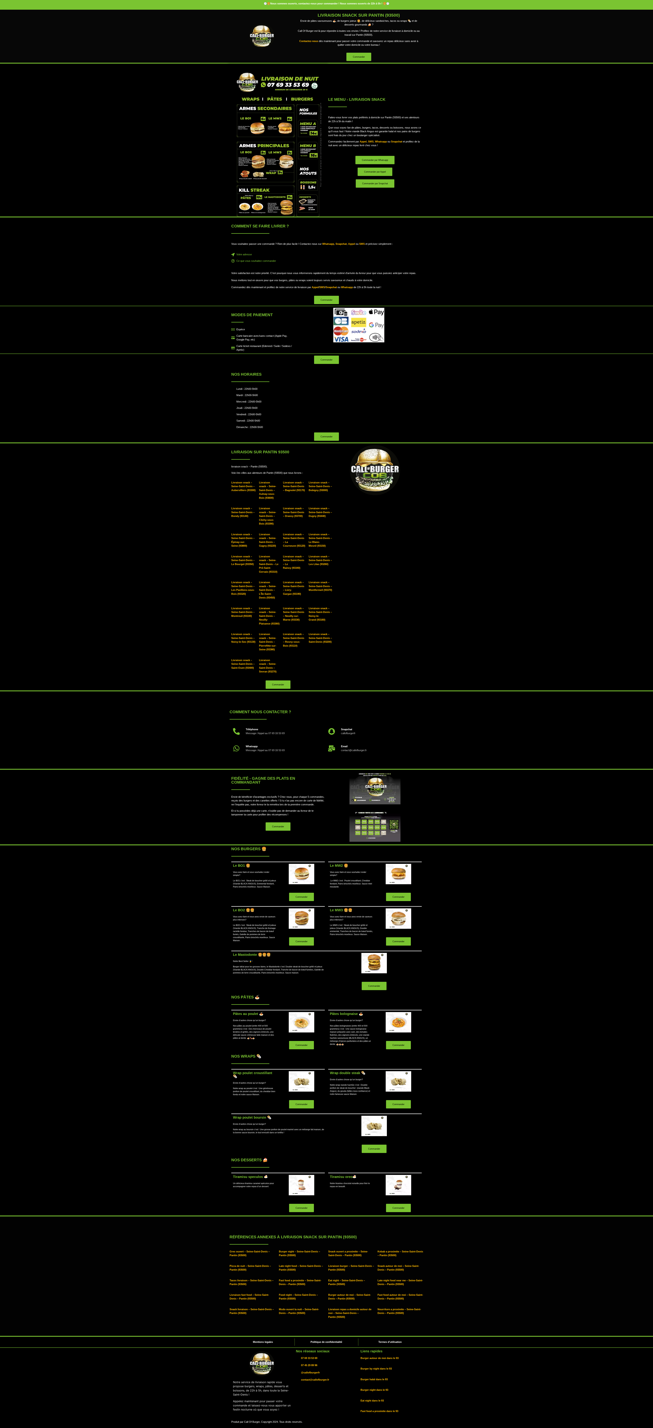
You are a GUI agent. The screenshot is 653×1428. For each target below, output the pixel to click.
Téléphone (252, 729)
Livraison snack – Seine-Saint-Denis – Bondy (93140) (243, 512)
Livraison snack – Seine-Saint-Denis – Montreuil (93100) (243, 612)
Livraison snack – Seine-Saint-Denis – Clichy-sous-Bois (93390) (267, 516)
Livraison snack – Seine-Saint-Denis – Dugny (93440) (320, 512)
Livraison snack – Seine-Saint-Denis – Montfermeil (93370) (320, 586)
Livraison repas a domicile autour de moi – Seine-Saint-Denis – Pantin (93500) (349, 1313)
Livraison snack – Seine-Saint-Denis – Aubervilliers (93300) (243, 486)
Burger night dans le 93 (374, 1389)
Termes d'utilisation (390, 1341)
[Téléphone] (236, 731)
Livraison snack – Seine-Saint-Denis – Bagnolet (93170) (294, 486)
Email (344, 746)
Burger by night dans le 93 (376, 1368)
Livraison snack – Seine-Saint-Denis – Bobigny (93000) (320, 486)
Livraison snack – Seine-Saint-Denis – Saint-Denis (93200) (320, 638)
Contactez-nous (308, 41)
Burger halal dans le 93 (374, 1379)
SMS (371, 141)
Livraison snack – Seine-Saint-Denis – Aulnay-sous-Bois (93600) (267, 490)
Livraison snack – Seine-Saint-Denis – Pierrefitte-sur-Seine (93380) (267, 642)
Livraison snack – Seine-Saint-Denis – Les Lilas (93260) (320, 560)
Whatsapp (381, 141)
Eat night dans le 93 (372, 1400)
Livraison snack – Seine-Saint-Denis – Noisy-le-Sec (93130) (243, 638)
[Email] (331, 748)
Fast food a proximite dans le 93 (379, 1411)
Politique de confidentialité (326, 1341)
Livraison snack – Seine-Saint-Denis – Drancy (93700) (293, 512)
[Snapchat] (331, 731)
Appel (363, 141)
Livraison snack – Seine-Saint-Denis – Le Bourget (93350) (243, 560)
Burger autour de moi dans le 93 (380, 1358)
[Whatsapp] (236, 748)
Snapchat (396, 141)
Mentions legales (263, 1341)
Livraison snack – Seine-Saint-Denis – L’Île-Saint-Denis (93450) (267, 590)
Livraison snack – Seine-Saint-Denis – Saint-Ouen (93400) (243, 664)
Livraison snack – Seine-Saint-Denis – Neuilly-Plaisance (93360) (269, 616)
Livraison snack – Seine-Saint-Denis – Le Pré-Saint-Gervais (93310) (268, 564)
